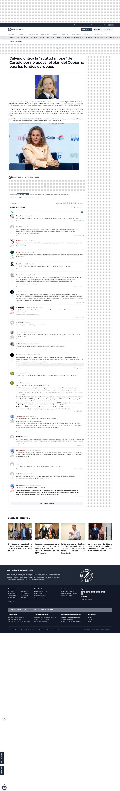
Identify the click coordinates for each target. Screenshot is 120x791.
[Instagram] (97, 592)
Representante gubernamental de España (29, 421)
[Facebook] (84, 592)
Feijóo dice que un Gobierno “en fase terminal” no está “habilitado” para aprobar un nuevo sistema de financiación (73, 548)
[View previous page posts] (59, 559)
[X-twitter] (82, 592)
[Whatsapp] (87, 592)
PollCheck (55, 34)
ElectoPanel (45, 34)
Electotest (65, 34)
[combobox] (108, 29)
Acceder (81, 203)
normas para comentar (23, 194)
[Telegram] (92, 592)
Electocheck (76, 34)
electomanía (17, 29)
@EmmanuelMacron (52, 427)
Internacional (33, 34)
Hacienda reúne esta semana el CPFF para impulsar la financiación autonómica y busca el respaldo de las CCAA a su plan (46, 548)
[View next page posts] (61, 559)
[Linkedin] (104, 592)
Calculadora (87, 34)
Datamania (98, 34)
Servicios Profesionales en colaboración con (32, 610)
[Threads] (89, 592)
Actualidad (12, 34)
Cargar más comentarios (47, 503)
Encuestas (22, 34)
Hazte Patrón (38, 589)
